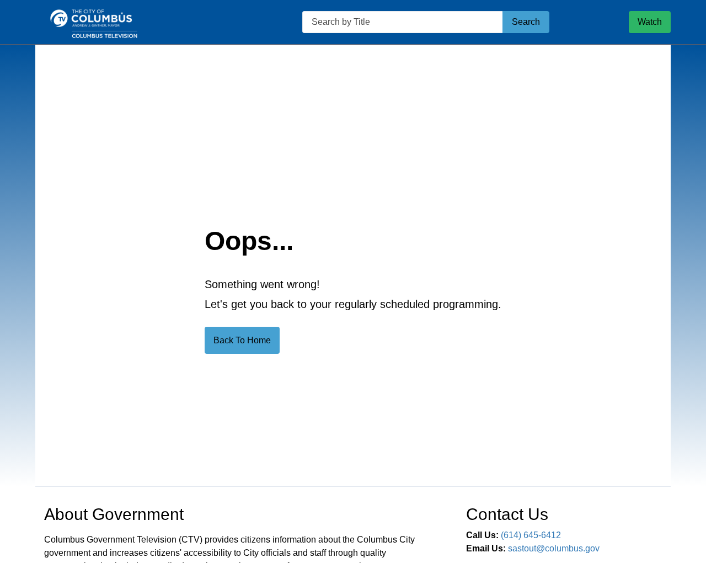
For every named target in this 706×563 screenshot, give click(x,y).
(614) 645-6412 (531, 535)
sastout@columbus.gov (554, 548)
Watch (650, 21)
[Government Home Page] (129, 22)
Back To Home (242, 340)
